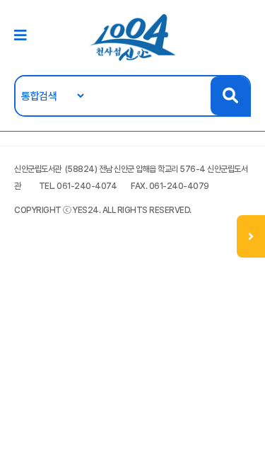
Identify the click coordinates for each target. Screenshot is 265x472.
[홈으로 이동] (133, 36)
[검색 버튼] (230, 95)
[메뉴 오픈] (251, 236)
